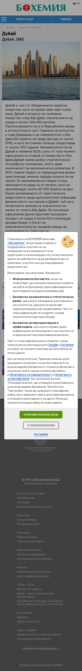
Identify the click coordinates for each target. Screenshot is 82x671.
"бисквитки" (16, 243)
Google (53, 345)
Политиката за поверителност (31, 375)
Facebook (67, 345)
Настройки (41, 434)
